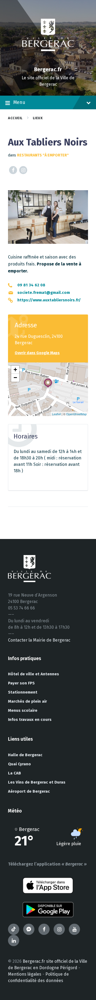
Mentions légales (24, 974)
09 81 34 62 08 (31, 285)
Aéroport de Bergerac (29, 791)
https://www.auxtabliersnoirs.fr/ (49, 300)
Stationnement (22, 692)
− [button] (15, 377)
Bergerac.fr (48, 69)
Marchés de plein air (27, 701)
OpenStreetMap (76, 414)
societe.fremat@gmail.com (43, 292)
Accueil (15, 118)
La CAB (14, 773)
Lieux (38, 118)
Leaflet (56, 414)
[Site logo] (48, 60)
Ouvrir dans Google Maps (37, 353)
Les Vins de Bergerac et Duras (36, 782)
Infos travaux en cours (29, 719)
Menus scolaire (22, 710)
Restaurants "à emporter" (43, 155)
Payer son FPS (21, 683)
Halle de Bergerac (25, 754)
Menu (19, 102)
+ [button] (15, 369)
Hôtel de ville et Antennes (33, 674)
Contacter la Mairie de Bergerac (39, 640)
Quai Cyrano (19, 764)
